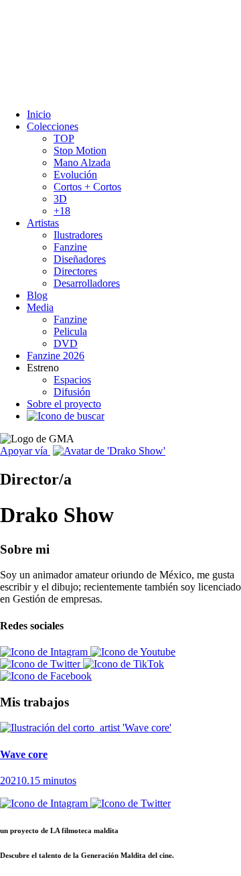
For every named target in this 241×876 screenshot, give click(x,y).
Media (40, 307)
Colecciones (52, 126)
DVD (66, 343)
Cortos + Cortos (87, 186)
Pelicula (70, 331)
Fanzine (70, 247)
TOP (64, 138)
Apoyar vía (25, 450)
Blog (37, 295)
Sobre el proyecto (64, 404)
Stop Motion (80, 150)
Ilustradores (78, 235)
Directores (75, 271)
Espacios (72, 379)
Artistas (43, 223)
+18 (62, 210)
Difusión (72, 391)
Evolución (75, 174)
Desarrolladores (87, 283)
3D (60, 198)
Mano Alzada (82, 162)
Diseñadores (80, 259)
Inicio (39, 114)
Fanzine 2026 (55, 355)
